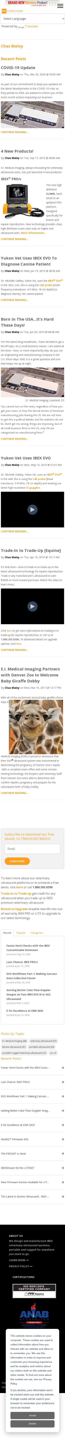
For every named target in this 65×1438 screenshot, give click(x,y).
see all (53, 1052)
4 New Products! (17, 151)
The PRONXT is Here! (13, 1153)
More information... (33, 233)
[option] (32, 4)
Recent (7, 933)
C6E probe (46, 285)
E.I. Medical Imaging (14, 1041)
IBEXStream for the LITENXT (17, 1168)
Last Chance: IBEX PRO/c (15, 1082)
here (9, 630)
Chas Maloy (12, 74)
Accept (32, 1415)
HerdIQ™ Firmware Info (14, 1139)
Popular (20, 933)
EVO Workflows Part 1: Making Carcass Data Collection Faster (25, 1096)
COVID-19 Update (18, 67)
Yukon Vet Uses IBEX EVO (26, 458)
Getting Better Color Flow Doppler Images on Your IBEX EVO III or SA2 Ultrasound (25, 1110)
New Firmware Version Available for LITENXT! (25, 1182)
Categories (37, 933)
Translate (31, 26)
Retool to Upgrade (14, 909)
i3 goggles (33, 487)
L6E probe (39, 479)
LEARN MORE (17, 1260)
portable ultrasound (41, 1047)
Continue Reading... (14, 132)
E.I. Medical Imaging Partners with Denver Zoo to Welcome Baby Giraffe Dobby (30, 674)
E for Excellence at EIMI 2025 (18, 1125)
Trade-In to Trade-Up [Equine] (31, 550)
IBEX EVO (55, 280)
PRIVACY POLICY (19, 1266)
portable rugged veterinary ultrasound (24, 1052)
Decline (32, 1423)
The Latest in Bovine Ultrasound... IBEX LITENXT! (25, 1196)
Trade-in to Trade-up (16, 894)
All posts (32, 813)
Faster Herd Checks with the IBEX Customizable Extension (25, 1067)
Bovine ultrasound (13, 1047)
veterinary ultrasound (43, 1041)
